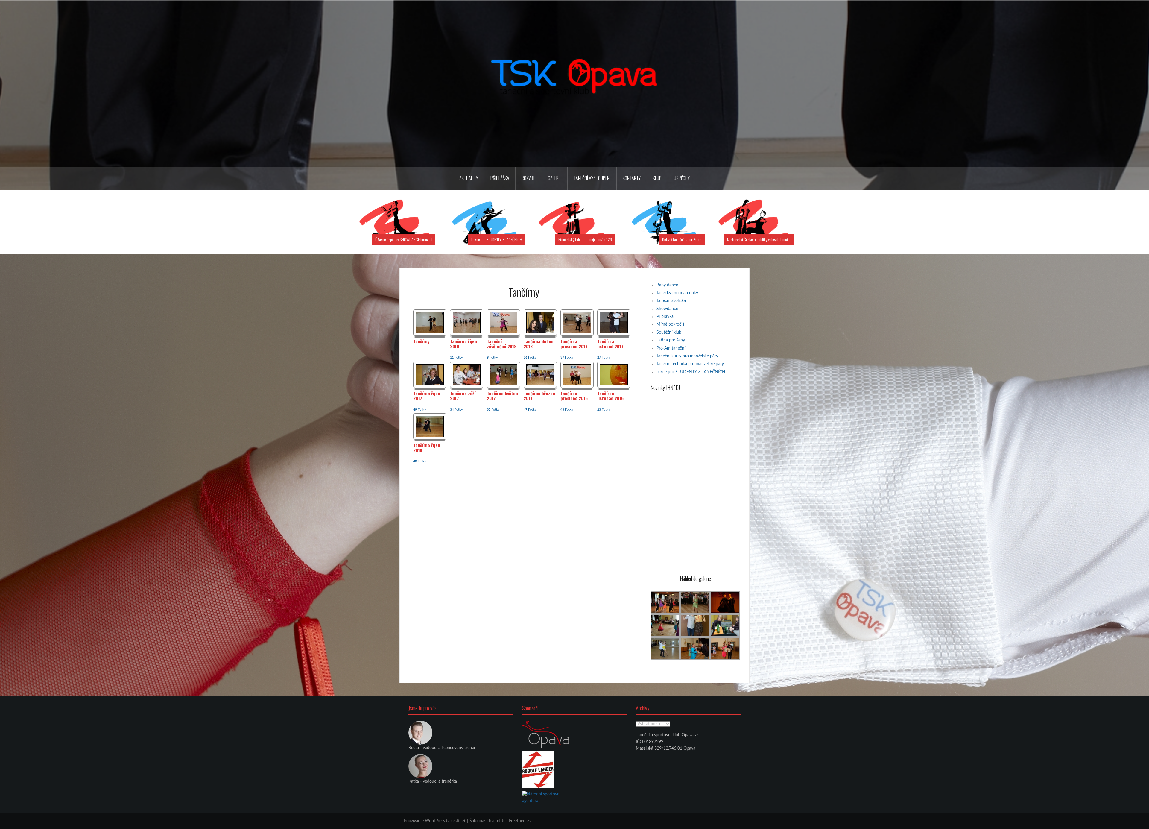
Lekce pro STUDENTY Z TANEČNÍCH (496, 239)
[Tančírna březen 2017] (540, 374)
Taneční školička (671, 301)
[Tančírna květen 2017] (503, 374)
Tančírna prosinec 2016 (574, 396)
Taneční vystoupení (592, 178)
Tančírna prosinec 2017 (574, 344)
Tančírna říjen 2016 (426, 448)
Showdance (667, 309)
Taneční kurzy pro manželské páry (687, 356)
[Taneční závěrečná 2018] (503, 323)
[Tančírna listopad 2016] (614, 374)
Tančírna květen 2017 (502, 396)
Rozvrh (529, 178)
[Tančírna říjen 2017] (430, 374)
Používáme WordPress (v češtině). (435, 821)
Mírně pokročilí (670, 324)
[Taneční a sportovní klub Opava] (574, 83)
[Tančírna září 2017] (467, 374)
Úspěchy (682, 178)
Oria (490, 821)
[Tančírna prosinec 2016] (577, 374)
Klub (657, 178)
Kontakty (632, 178)
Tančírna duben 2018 (539, 344)
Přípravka (665, 317)
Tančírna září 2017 (462, 396)
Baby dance (667, 285)
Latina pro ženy (670, 340)
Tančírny (421, 341)
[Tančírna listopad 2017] (614, 323)
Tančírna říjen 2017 (426, 396)
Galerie (554, 178)
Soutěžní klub (668, 332)
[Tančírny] (430, 323)
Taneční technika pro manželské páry (690, 364)
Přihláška (499, 178)
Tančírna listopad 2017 (610, 344)
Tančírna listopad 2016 (610, 396)
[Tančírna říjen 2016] (430, 426)
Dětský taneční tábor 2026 (682, 239)
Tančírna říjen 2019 (463, 344)
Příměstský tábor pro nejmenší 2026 (585, 239)
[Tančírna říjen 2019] (467, 323)
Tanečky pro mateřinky (677, 293)
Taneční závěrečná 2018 (501, 344)
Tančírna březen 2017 (539, 396)
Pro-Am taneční (670, 348)
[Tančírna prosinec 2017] (577, 323)
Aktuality (468, 178)
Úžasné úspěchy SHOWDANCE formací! (403, 239)
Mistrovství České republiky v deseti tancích (759, 239)
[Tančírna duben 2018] (540, 323)
